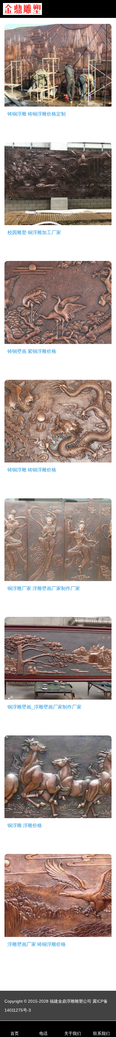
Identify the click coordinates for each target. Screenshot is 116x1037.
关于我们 (72, 1033)
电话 (43, 1033)
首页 (14, 1033)
